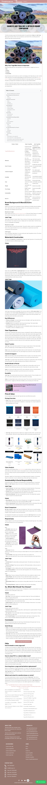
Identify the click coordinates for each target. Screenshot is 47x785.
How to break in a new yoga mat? (12, 136)
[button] (23, 91)
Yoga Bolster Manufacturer (30, 712)
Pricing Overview (10, 114)
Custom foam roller (9, 746)
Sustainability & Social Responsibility (12, 117)
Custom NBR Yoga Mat (29, 695)
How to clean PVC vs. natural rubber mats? (14, 137)
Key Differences (9, 103)
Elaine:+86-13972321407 (12, 772)
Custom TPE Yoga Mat (28, 702)
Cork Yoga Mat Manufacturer (32, 731)
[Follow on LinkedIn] (22, 780)
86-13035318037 (19, 1)
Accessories (26, 689)
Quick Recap (9, 133)
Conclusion (8, 131)
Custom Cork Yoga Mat (29, 693)
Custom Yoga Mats (23, 30)
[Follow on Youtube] (25, 780)
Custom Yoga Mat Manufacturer (32, 759)
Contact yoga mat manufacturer (23, 641)
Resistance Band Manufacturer (30, 708)
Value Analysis (9, 115)
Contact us (28, 750)
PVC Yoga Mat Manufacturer (32, 737)
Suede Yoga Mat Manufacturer (32, 733)
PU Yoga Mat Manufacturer (32, 729)
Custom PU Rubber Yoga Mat (30, 698)
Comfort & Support (10, 108)
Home (27, 746)
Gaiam (8, 96)
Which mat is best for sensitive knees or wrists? (14, 140)
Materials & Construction (10, 99)
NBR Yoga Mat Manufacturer (32, 739)
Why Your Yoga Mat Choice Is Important (13, 93)
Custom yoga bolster (10, 752)
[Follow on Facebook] (19, 780)
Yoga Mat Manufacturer (29, 717)
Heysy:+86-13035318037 (12, 770)
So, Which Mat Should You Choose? (12, 127)
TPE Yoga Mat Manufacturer (32, 728)
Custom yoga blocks (10, 748)
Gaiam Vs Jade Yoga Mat (23, 688)
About (27, 748)
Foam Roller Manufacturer (29, 706)
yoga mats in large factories (20, 213)
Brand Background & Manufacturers (12, 95)
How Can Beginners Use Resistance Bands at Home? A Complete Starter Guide (13, 691)
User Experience (9, 105)
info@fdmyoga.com (8, 1)
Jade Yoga (9, 102)
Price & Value (8, 112)
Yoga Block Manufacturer (29, 710)
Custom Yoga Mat (29, 752)
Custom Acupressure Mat (29, 691)
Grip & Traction (9, 106)
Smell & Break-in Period (11, 109)
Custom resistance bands (11, 750)
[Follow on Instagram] (28, 780)
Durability (8, 111)
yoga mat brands (21, 469)
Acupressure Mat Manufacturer (32, 735)
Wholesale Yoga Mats (30, 757)
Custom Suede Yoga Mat (29, 700)
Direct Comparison (10, 121)
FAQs (7, 134)
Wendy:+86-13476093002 (12, 774)
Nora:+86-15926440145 (11, 776)
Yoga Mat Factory (27, 714)
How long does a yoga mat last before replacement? (15, 139)
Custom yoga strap (9, 755)
